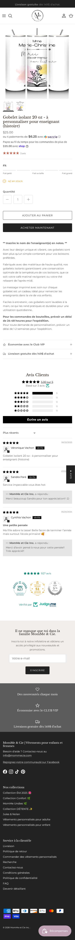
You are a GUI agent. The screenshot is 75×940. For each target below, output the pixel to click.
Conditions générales (16, 872)
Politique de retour (15, 851)
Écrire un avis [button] (37, 419)
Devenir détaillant (14, 888)
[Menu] (4, 16)
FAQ (6, 883)
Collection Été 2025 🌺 (17, 792)
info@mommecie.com (17, 755)
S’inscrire (37, 670)
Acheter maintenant (37, 227)
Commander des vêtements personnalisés (30, 856)
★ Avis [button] (71, 474)
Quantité (9, 191)
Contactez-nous (13, 867)
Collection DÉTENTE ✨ (17, 809)
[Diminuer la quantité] (7, 199)
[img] (11, 443)
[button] (37, 137)
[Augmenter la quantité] (28, 199)
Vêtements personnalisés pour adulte (26, 819)
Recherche (9, 862)
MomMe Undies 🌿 (15, 803)
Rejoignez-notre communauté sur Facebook (31, 762)
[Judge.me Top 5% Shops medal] (55, 588)
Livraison (8, 846)
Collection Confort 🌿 (16, 798)
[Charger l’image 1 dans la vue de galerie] (37, 61)
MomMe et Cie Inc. (20, 927)
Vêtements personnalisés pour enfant (26, 825)
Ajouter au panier (37, 215)
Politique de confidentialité (20, 878)
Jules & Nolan (11, 814)
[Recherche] (12, 16)
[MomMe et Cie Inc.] (37, 15)
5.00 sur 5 (47, 382)
